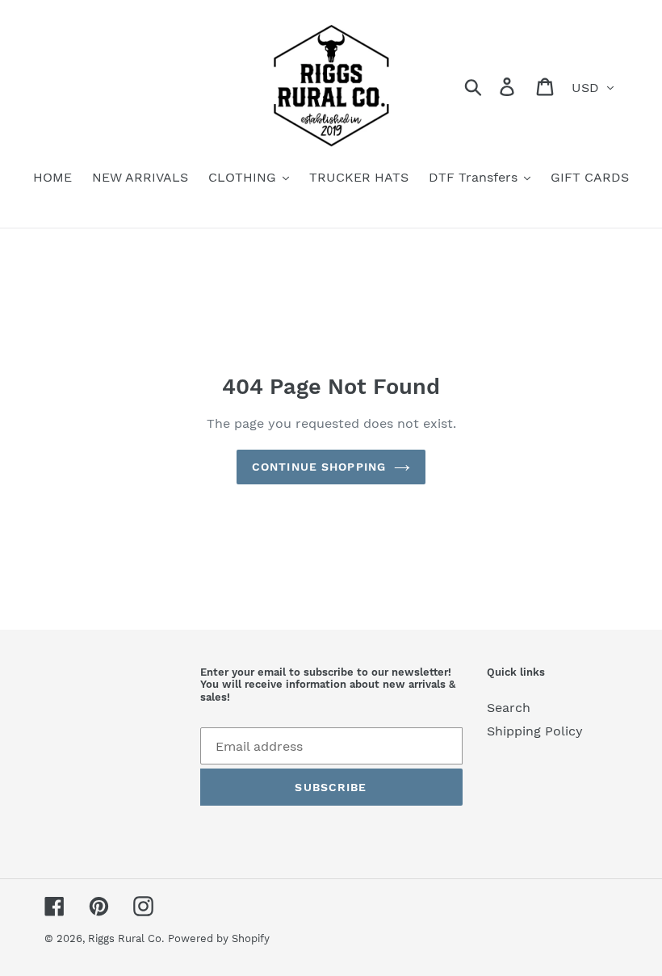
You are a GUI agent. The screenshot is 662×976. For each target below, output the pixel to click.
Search (508, 707)
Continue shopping (319, 466)
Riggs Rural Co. (126, 938)
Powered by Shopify (219, 938)
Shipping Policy (535, 731)
